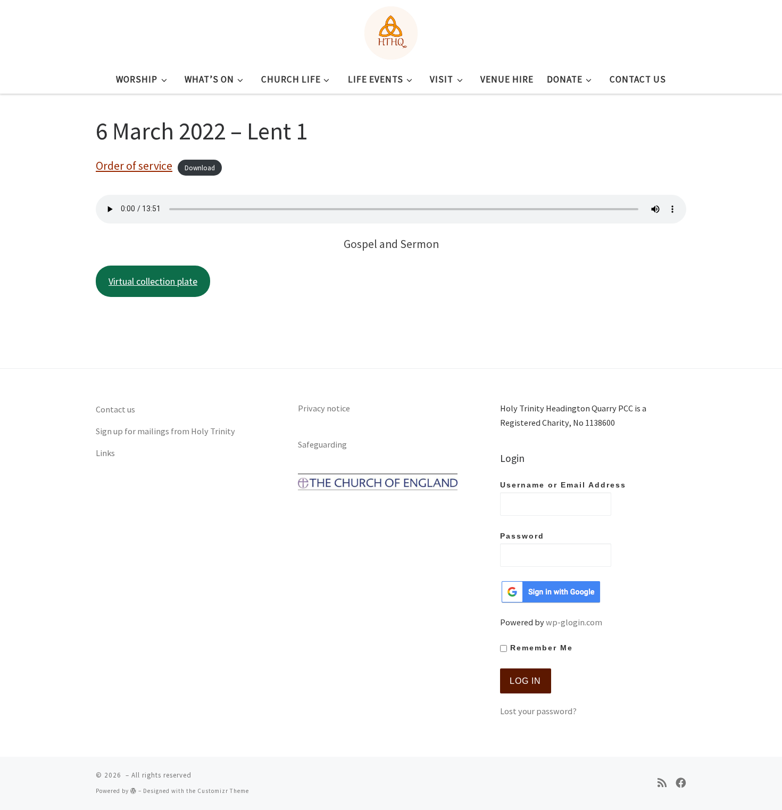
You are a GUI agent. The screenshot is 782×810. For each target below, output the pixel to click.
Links (105, 453)
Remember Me (540, 648)
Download (200, 167)
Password (522, 536)
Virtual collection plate (153, 281)
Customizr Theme (223, 791)
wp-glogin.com (574, 622)
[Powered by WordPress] (133, 791)
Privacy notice (324, 408)
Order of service (134, 166)
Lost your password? (538, 711)
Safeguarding (322, 444)
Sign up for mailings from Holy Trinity (165, 431)
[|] (391, 30)
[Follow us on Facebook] (681, 783)
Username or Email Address (563, 485)
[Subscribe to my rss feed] (662, 783)
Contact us (115, 409)
